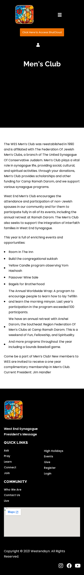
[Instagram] (60, 565)
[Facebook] (69, 565)
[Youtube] (77, 565)
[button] (59, 14)
